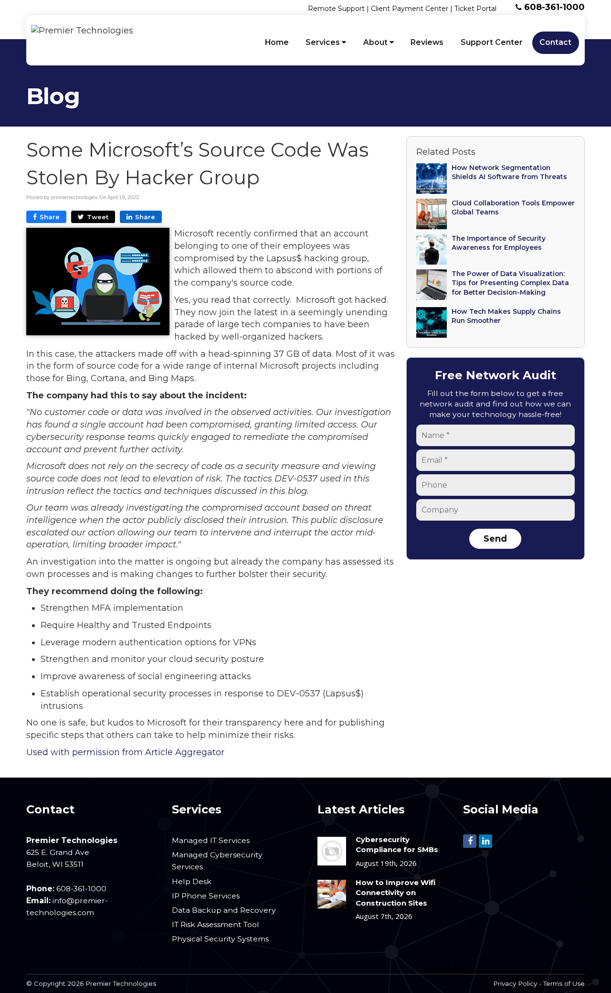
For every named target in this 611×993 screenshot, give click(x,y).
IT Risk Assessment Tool (215, 924)
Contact (555, 42)
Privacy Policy (515, 983)
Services (324, 42)
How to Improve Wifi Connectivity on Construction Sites (395, 893)
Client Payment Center (409, 8)
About (376, 42)
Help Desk (191, 881)
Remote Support (336, 8)
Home (277, 42)
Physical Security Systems (220, 938)
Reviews (427, 42)
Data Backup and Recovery (224, 910)
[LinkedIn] (485, 840)
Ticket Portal (475, 8)
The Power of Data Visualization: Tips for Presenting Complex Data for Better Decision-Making (510, 283)
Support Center (492, 42)
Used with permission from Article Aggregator (125, 752)
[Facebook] (469, 840)
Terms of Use (564, 983)
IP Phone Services (206, 895)
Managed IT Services (211, 840)
